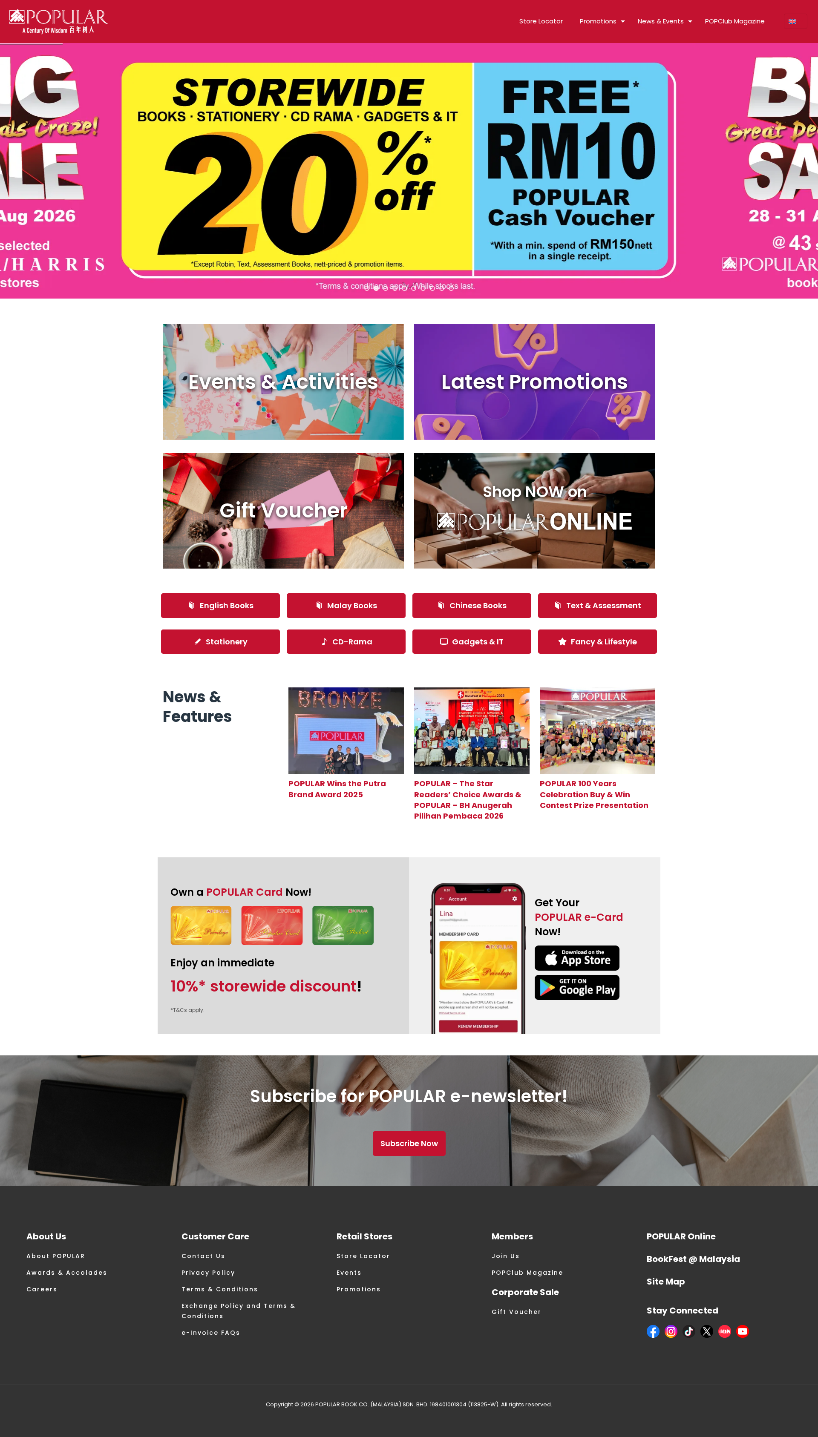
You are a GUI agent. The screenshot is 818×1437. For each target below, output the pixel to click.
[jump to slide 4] (394, 288)
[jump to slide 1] (366, 288)
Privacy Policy (208, 1272)
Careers (42, 1289)
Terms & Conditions (219, 1289)
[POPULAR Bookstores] (59, 21)
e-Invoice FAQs (210, 1332)
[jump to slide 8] (432, 288)
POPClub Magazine (527, 1272)
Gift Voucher (516, 1312)
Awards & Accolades (66, 1272)
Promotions (359, 1289)
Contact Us (203, 1256)
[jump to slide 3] (385, 288)
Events (349, 1272)
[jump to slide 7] (423, 288)
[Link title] (346, 730)
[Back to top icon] (777, 1419)
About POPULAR (55, 1256)
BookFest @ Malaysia (693, 1259)
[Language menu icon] (795, 21)
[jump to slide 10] (451, 288)
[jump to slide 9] (441, 288)
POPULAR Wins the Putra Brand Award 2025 (337, 788)
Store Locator (363, 1256)
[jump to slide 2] (376, 288)
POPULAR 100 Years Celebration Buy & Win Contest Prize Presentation (594, 794)
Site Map (666, 1282)
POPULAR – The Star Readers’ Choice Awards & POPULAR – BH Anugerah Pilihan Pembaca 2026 (467, 799)
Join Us (506, 1256)
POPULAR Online (681, 1236)
